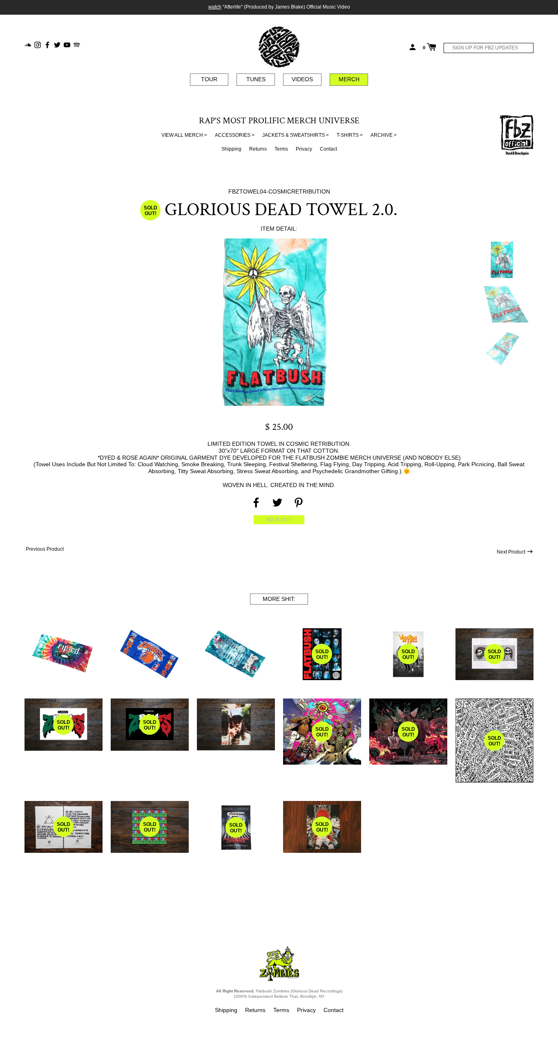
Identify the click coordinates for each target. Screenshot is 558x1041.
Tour (209, 79)
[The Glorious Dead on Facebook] (47, 44)
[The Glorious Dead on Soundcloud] (28, 44)
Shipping (231, 149)
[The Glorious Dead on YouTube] (67, 44)
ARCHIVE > (384, 135)
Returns (258, 149)
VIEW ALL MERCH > (184, 135)
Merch (349, 79)
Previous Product (44, 549)
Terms (281, 149)
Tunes (256, 79)
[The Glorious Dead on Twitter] (57, 44)
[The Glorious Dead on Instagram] (37, 44)
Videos (302, 79)
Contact (328, 149)
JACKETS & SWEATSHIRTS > (295, 135)
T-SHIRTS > (350, 135)
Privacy (304, 149)
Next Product (512, 552)
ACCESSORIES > (234, 135)
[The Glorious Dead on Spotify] (77, 44)
